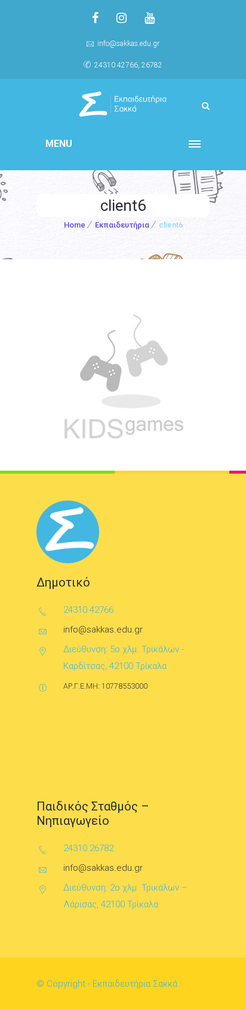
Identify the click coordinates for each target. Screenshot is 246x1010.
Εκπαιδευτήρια (122, 224)
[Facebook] (95, 18)
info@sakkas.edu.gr (128, 43)
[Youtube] (150, 18)
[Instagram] (121, 18)
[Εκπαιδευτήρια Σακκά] (123, 104)
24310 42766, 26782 (128, 65)
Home (74, 224)
